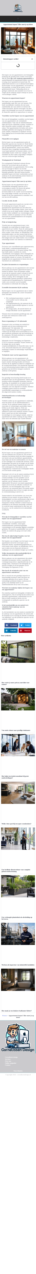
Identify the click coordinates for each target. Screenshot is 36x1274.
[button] (18, 18)
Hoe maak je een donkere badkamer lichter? (17, 1011)
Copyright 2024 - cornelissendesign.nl (18, 1075)
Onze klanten (18, 1071)
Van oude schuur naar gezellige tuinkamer (16, 730)
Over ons (8, 1061)
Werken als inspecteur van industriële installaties (18, 965)
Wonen (4, 1015)
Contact (7, 1065)
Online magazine (10, 1063)
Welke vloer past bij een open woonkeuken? (16, 824)
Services (7, 1059)
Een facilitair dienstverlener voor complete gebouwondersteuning (16, 870)
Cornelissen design (11, 1057)
